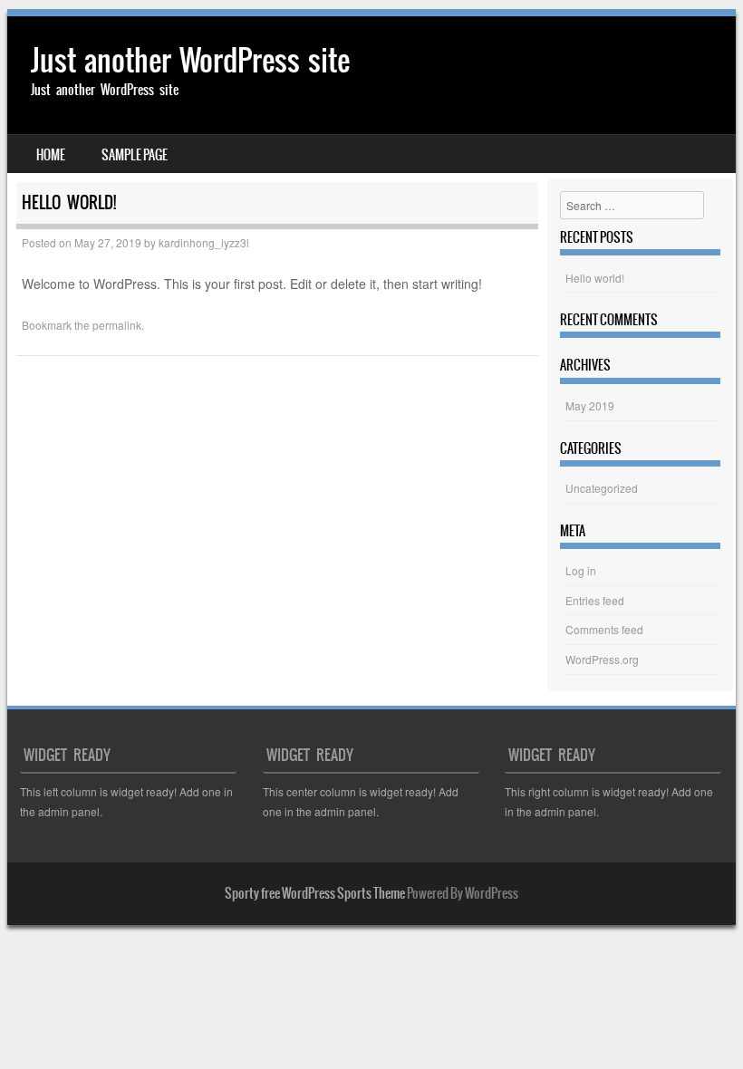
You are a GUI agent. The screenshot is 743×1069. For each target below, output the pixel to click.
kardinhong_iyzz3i (204, 242)
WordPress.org (602, 659)
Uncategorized (601, 488)
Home (50, 155)
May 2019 (589, 405)
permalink (116, 324)
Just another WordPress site (190, 60)
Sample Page (134, 155)
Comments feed (604, 629)
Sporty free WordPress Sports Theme (315, 893)
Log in (580, 570)
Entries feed (594, 600)
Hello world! (594, 277)
